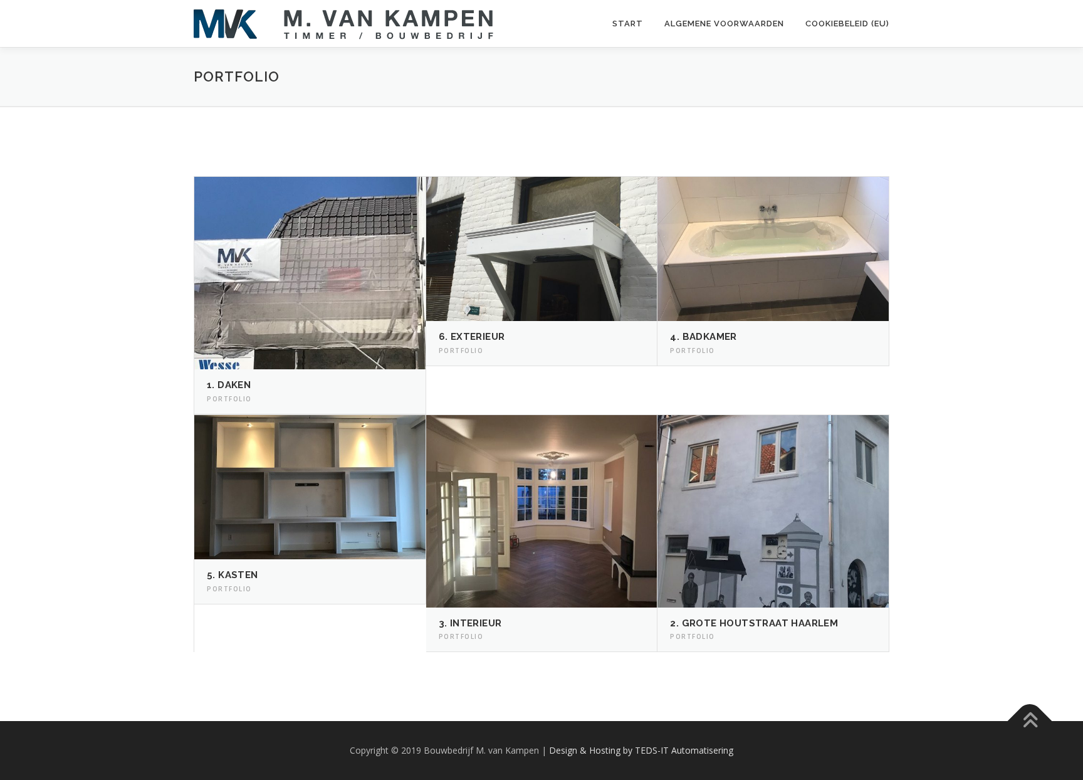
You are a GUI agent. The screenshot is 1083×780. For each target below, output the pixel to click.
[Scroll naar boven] (1030, 721)
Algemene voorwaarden (724, 23)
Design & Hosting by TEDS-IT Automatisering (641, 750)
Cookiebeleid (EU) (847, 23)
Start (627, 23)
